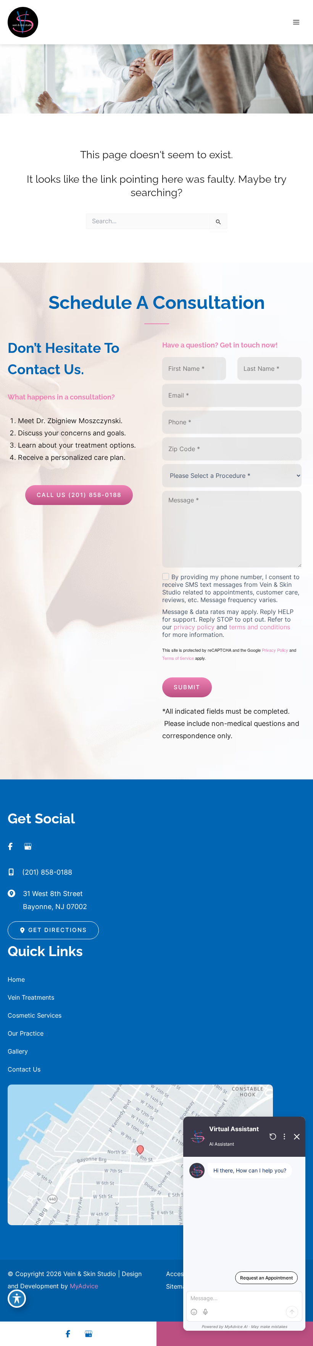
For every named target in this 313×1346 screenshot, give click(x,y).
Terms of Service (178, 658)
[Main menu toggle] (296, 22)
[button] (79, 495)
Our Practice (26, 1033)
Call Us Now (240, 1334)
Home (16, 979)
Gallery (18, 1051)
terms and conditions (259, 627)
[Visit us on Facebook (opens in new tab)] (14, 846)
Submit (187, 687)
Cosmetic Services (34, 1015)
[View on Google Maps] (140, 1154)
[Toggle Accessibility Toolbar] (17, 1298)
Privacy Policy (275, 650)
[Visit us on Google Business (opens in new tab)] (31, 846)
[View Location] (15, 893)
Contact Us (24, 1069)
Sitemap (178, 1286)
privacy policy (194, 627)
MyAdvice (84, 1286)
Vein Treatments (31, 997)
